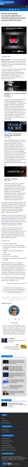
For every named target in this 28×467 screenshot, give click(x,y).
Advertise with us (5, 429)
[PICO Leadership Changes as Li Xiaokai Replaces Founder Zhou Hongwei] (6, 381)
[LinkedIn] (12, 9)
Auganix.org (15, 297)
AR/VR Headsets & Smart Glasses (8, 450)
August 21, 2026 (12, 407)
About (2, 418)
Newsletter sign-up (5, 422)
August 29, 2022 (6, 24)
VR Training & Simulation (6, 445)
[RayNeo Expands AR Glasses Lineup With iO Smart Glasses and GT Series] (6, 362)
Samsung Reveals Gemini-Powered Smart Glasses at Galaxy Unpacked (16, 387)
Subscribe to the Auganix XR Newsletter (16, 291)
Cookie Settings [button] (15, 463)
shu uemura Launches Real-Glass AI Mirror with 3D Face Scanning (16, 392)
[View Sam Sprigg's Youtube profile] (15, 319)
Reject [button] (9, 463)
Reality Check (6, 400)
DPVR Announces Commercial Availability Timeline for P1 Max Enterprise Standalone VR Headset (17, 375)
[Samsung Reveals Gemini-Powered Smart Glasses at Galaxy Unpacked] (6, 387)
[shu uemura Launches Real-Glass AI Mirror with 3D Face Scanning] (6, 393)
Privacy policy (4, 420)
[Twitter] (10, 9)
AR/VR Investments (5, 438)
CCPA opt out (5, 461)
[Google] (18, 9)
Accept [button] (4, 463)
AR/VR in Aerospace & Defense (8, 447)
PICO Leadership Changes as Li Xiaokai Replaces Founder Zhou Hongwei (16, 381)
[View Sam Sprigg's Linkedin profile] (19, 319)
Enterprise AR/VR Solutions (7, 441)
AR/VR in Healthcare (5, 443)
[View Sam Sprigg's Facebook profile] (9, 319)
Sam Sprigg (14, 323)
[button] (26, 7)
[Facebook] (15, 9)
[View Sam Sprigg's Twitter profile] (12, 319)
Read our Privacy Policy (17, 459)
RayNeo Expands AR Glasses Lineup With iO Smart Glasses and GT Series (17, 362)
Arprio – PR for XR (5, 431)
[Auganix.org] (14, 4)
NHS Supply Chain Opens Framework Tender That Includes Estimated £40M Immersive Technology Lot (16, 368)
